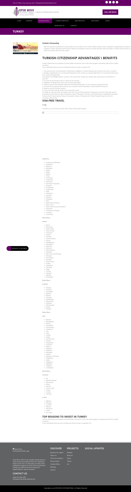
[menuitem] (20, 20)
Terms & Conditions (56, 458)
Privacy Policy (54, 461)
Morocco (70, 455)
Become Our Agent (56, 452)
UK (68, 464)
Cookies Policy (55, 464)
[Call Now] (9, 248)
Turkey (69, 461)
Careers (52, 470)
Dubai (69, 458)
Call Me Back (110, 12)
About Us (53, 455)
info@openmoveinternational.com (46, 3)
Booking (53, 467)
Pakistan (69, 452)
